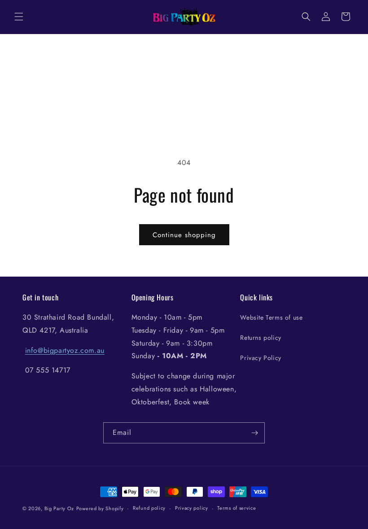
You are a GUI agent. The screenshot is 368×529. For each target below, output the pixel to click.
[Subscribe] (254, 432)
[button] (19, 16)
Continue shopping (184, 235)
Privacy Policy (260, 357)
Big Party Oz (59, 508)
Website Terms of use (271, 317)
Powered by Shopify (100, 508)
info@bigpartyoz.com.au (65, 350)
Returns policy (260, 337)
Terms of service (236, 508)
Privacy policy (191, 508)
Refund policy (149, 508)
